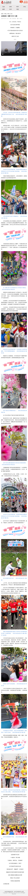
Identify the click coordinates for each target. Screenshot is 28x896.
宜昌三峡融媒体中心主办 (7, 2)
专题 (17, 9)
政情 (10, 6)
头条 (3, 6)
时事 (17, 6)
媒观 (3, 9)
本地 (24, 6)
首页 (2, 13)
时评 (10, 9)
